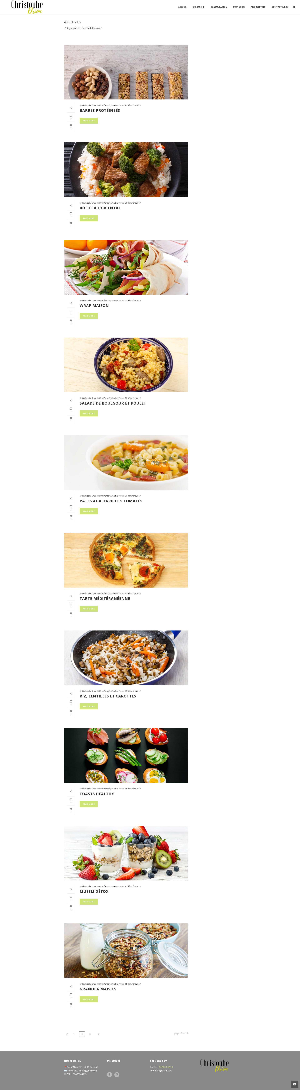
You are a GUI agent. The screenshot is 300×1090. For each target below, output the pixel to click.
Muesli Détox (94, 891)
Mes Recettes (258, 6)
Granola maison (98, 988)
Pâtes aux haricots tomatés (111, 500)
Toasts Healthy (97, 793)
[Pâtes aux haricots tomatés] (126, 462)
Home (205, 34)
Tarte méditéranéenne (105, 598)
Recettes (114, 105)
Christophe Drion (89, 105)
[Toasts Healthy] (126, 755)
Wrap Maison (94, 305)
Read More (89, 120)
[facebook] (109, 1074)
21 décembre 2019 (133, 105)
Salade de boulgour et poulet (113, 403)
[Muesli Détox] (126, 853)
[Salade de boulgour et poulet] (126, 365)
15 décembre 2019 (133, 788)
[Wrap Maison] (126, 267)
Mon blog (239, 6)
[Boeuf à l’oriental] (126, 169)
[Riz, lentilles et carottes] (126, 657)
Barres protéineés (100, 110)
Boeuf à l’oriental (100, 207)
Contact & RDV (280, 6)
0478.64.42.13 (166, 1066)
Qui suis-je (198, 6)
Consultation (218, 6)
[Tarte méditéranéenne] (126, 560)
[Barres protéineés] (126, 72)
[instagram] (116, 1074)
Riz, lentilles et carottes (108, 696)
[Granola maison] (126, 950)
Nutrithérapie (217, 34)
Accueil (182, 6)
